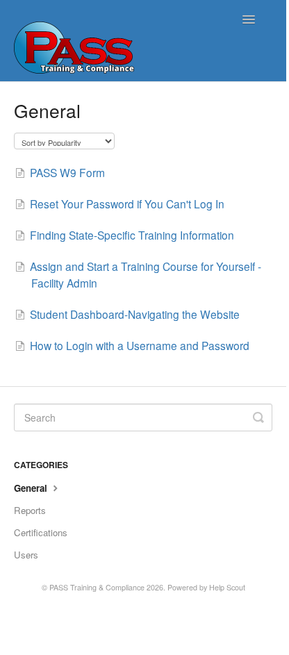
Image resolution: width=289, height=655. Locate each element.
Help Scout (227, 587)
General (32, 488)
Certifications (40, 532)
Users (26, 554)
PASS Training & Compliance (96, 587)
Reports (30, 510)
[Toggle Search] (258, 417)
